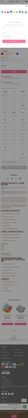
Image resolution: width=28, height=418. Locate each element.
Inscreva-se (14, 41)
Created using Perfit (14, 46)
